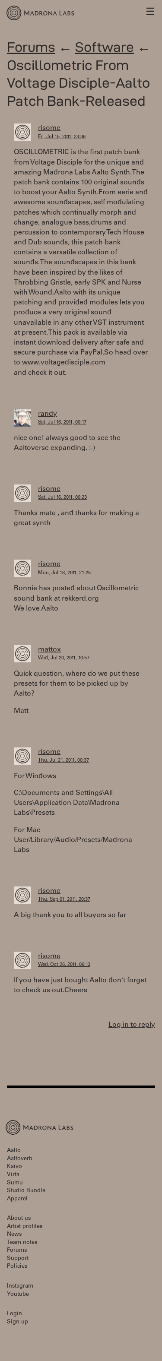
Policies (17, 1266)
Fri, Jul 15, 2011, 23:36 (62, 137)
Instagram (20, 1286)
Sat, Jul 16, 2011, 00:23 (62, 497)
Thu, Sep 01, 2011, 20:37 (64, 899)
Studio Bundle (26, 1191)
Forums (31, 46)
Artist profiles (24, 1227)
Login (14, 1314)
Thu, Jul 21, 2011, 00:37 (63, 760)
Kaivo (14, 1167)
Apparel (17, 1199)
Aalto (14, 1151)
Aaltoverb (19, 1159)
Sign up (17, 1322)
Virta (13, 1175)
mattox (49, 649)
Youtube (18, 1295)
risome (49, 128)
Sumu (15, 1183)
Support (18, 1259)
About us (19, 1219)
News (14, 1235)
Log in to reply (131, 1025)
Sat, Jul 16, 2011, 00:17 (62, 422)
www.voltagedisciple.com (63, 362)
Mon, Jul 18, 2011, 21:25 (64, 573)
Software (104, 46)
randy (47, 414)
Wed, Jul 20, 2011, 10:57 (63, 658)
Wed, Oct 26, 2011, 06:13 (64, 964)
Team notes (22, 1243)
